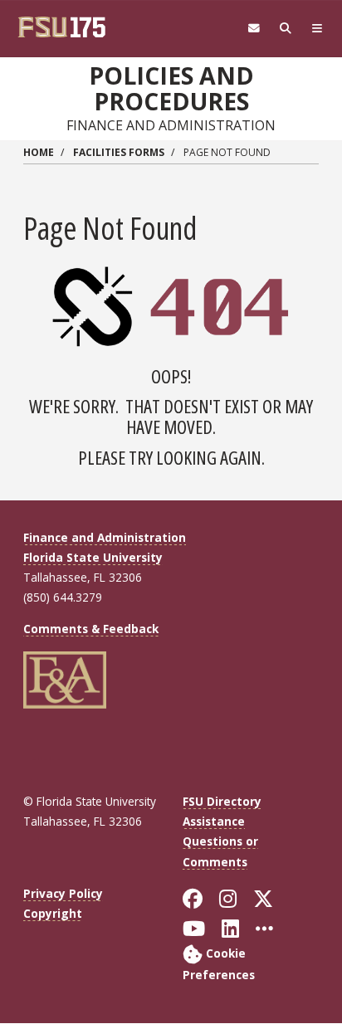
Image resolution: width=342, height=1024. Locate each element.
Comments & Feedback (91, 628)
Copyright (52, 913)
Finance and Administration (104, 537)
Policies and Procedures (171, 88)
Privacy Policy (63, 893)
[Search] (285, 28)
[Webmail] (254, 28)
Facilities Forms (118, 152)
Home (38, 152)
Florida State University (93, 557)
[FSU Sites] (317, 28)
